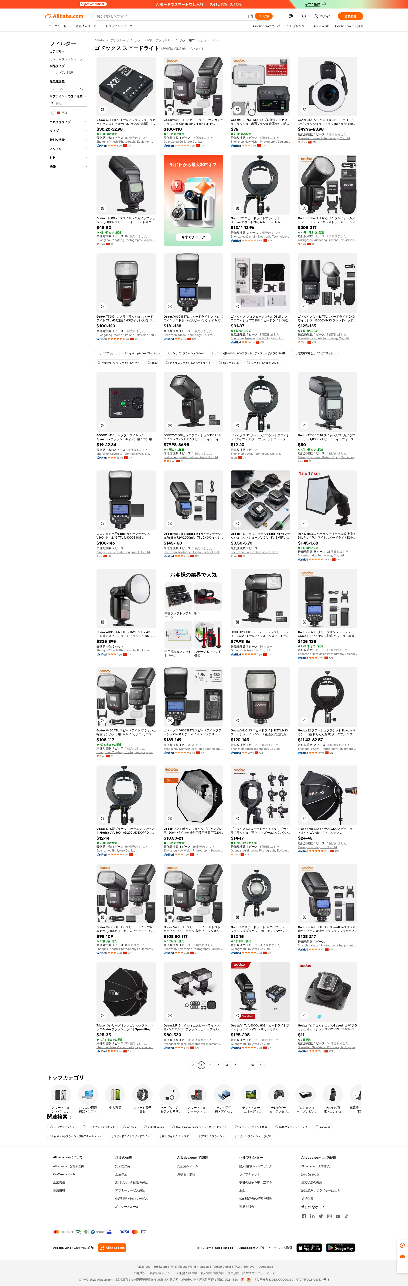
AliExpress (143, 1266)
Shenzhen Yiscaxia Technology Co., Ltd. (324, 338)
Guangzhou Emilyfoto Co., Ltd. (183, 141)
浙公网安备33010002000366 (273, 1279)
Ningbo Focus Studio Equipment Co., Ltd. (123, 552)
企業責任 (59, 1182)
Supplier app (224, 1247)
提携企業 (307, 1198)
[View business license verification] (242, 1279)
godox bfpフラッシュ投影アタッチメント (78, 1136)
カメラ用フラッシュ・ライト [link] (199, 40)
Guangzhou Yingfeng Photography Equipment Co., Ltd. (126, 240)
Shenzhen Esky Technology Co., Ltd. (254, 552)
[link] (402, 1245)
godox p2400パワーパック (144, 353)
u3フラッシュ (231, 362)
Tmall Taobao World (183, 1266)
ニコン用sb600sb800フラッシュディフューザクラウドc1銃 (251, 353)
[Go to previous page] (193, 1065)
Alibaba (99, 40)
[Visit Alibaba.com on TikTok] (346, 1216)
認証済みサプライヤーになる (320, 1190)
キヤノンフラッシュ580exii (188, 353)
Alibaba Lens (62, 1247)
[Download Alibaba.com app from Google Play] (340, 1247)
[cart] (304, 17)
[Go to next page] (261, 1065)
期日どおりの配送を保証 (131, 1182)
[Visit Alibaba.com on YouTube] (337, 1216)
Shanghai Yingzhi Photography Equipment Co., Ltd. (126, 141)
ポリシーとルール (127, 1206)
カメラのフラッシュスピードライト (190, 362)
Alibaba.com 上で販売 (315, 1166)
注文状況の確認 (311, 1182)
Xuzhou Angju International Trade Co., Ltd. (191, 457)
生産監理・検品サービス (131, 1198)
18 (252, 1065)
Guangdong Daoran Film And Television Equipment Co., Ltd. (126, 335)
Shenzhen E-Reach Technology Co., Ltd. (324, 138)
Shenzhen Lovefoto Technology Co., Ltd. (123, 453)
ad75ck (131, 1126)
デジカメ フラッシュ (213, 1136)
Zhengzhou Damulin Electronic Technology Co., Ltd (260, 236)
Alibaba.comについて (67, 1157)
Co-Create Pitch (64, 1174)
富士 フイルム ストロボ (175, 1136)
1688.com (160, 1266)
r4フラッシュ (109, 353)
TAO (237, 1266)
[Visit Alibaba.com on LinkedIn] (312, 1216)
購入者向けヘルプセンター (257, 1166)
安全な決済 (122, 1166)
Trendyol (249, 1266)
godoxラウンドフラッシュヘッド (121, 362)
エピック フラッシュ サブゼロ (254, 1136)
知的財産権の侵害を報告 (255, 1198)
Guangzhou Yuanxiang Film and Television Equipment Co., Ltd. (327, 240)
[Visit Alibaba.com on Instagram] (329, 1216)
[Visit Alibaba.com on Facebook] (303, 1216)
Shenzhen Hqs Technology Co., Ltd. (321, 555)
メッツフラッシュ (64, 1126)
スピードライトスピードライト (132, 1136)
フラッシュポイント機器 (253, 1126)
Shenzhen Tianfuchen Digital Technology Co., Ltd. (193, 552)
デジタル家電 (120, 40)
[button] (250, 16)
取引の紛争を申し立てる (255, 1182)
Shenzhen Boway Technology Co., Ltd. (256, 453)
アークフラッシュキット (101, 1126)
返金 (242, 1190)
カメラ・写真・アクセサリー (154, 40)
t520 (155, 362)
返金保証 (121, 1174)
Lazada (204, 1266)
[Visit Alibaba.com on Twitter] (320, 1216)
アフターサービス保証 (130, 1190)
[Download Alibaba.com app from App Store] (309, 1247)
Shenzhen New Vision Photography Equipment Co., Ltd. (260, 141)
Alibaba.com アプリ (251, 1247)
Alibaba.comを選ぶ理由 (68, 1166)
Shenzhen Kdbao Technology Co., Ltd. (188, 335)
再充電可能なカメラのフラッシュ (317, 353)
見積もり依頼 (186, 1174)
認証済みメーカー (189, 1166)
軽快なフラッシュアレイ (293, 1126)
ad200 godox (156, 1126)
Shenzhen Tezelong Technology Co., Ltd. (257, 338)
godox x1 (325, 1126)
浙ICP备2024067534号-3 (312, 1279)
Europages (266, 1266)
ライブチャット (249, 1174)
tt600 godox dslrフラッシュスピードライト (201, 1126)
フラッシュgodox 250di (265, 362)
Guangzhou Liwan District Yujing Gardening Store (327, 457)
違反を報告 (246, 1206)
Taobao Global (221, 1266)
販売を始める (310, 1174)
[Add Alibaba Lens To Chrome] (112, 1247)
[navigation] (68, 553)
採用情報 (59, 1190)
